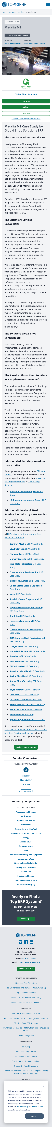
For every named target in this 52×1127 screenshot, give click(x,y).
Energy (26, 837)
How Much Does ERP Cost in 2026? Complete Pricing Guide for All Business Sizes (26, 1072)
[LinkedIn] (31, 942)
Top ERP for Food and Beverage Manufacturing (26, 988)
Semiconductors (26, 846)
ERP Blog (26, 1047)
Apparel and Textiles (26, 820)
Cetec (26, 784)
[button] (48, 4)
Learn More (26, 113)
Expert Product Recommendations (26, 1061)
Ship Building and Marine (26, 880)
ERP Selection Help (26, 969)
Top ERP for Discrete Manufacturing (26, 997)
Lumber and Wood (26, 859)
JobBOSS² (26, 776)
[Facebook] (26, 942)
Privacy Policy (22, 1107)
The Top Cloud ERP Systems (26, 1023)
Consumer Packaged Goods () (26, 833)
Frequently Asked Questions (26, 1066)
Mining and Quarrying (26, 867)
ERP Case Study (26, 544)
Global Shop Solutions (13, 43)
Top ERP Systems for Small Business (26, 1002)
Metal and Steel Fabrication (26, 863)
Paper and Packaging (26, 884)
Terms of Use (37, 1107)
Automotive (26, 825)
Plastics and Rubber (26, 876)
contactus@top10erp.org (29, 962)
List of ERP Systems (26, 1035)
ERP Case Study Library (26, 1051)
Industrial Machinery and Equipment (26, 854)
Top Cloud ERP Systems (26, 992)
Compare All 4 (26, 791)
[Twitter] (20, 942)
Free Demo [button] (26, 101)
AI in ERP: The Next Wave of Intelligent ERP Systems (26, 1018)
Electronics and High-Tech (26, 829)
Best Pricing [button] (26, 107)
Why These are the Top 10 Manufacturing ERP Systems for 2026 (26, 1029)
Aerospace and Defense (26, 812)
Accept (34, 1116)
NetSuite (26, 780)
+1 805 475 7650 (29, 958)
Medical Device (26, 842)
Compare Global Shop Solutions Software (26, 119)
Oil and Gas (26, 871)
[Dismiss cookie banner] (43, 1086)
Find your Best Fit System (26, 983)
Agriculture (26, 816)
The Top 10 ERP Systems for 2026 (26, 1013)
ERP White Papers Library (26, 1056)
